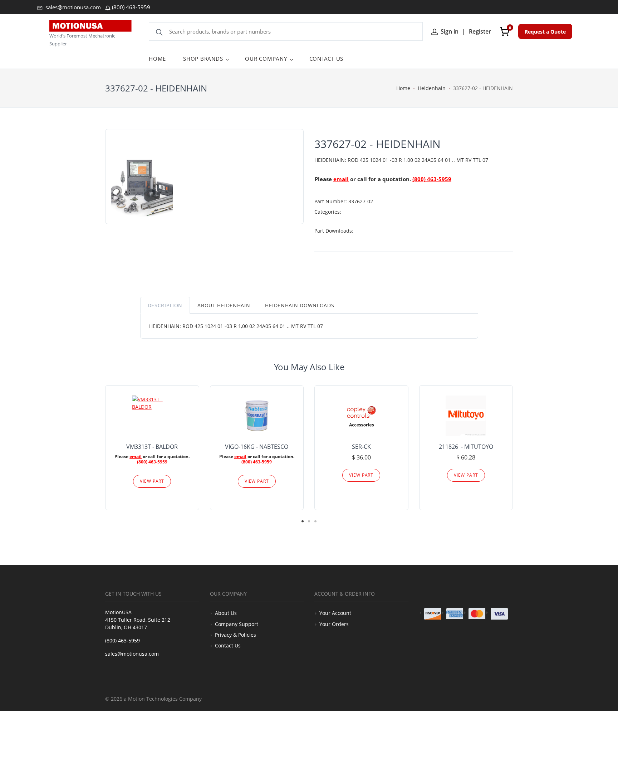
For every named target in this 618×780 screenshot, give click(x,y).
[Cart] (505, 31)
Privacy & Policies (235, 634)
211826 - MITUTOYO (466, 447)
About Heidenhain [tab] (223, 305)
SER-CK (361, 447)
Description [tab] (165, 305)
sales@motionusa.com (72, 7)
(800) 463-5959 (131, 7)
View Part (152, 481)
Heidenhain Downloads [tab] (299, 305)
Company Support (236, 624)
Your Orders (334, 624)
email (341, 179)
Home (403, 88)
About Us (226, 613)
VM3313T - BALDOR (152, 447)
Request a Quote (545, 31)
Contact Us (228, 645)
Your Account (335, 613)
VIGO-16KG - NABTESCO (256, 447)
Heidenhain (432, 88)
